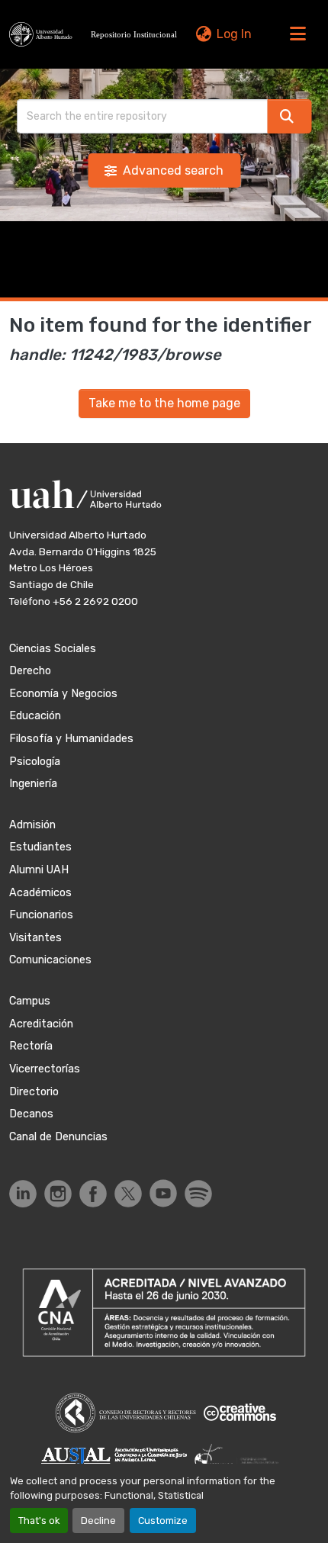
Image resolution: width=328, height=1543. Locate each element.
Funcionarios (41, 914)
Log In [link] (234, 34)
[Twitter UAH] (128, 1193)
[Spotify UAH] (198, 1193)
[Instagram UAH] (58, 1193)
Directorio (34, 1091)
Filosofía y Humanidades (71, 738)
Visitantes (35, 937)
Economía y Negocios (63, 693)
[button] (95, 34)
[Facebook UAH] (93, 1193)
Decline (98, 1520)
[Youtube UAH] (163, 1193)
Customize (163, 1520)
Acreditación (41, 1023)
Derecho (30, 670)
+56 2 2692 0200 (95, 601)
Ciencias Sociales (52, 648)
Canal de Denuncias (58, 1136)
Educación (35, 715)
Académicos (40, 892)
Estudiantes (40, 847)
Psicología (34, 761)
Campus (29, 1001)
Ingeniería (33, 783)
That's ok (38, 1520)
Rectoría (31, 1046)
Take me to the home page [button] (164, 403)
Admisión (32, 824)
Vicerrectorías (44, 1068)
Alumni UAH (39, 869)
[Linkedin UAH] (23, 1193)
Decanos (31, 1113)
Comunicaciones (50, 959)
